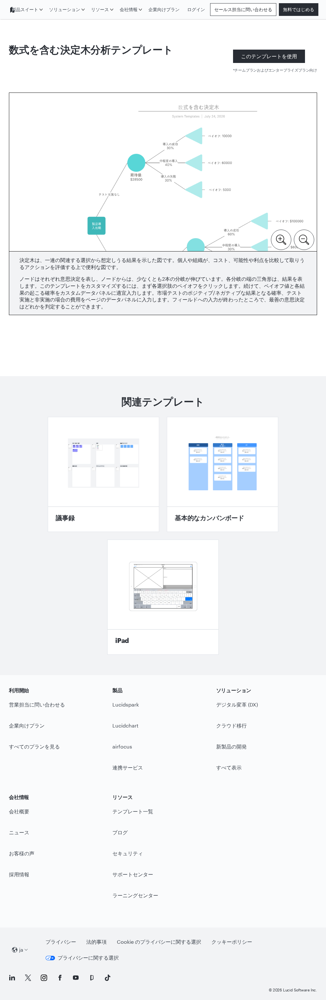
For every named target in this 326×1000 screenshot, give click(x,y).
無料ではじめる (298, 9)
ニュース (19, 832)
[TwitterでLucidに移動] (28, 978)
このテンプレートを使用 (269, 56)
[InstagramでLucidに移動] (44, 978)
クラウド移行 (231, 725)
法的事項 (96, 942)
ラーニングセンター (135, 895)
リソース (100, 9)
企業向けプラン (164, 9)
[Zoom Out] (304, 239)
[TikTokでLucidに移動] (107, 978)
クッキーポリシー (231, 942)
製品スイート (24, 9)
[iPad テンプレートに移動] (163, 597)
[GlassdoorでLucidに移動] (92, 978)
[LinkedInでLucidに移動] (12, 978)
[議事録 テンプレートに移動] (103, 474)
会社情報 (129, 9)
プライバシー (61, 942)
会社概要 (19, 811)
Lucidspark (125, 704)
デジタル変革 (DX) (237, 704)
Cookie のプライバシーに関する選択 (159, 942)
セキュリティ (127, 853)
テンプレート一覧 (132, 811)
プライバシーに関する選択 (88, 958)
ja (21, 950)
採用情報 (19, 874)
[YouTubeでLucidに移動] (76, 978)
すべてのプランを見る (34, 746)
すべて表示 (229, 767)
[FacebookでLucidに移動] (60, 978)
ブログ (120, 832)
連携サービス (127, 767)
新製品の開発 (231, 746)
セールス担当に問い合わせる (243, 9)
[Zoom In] (281, 239)
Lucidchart (125, 725)
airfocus (122, 746)
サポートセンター (132, 874)
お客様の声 (21, 853)
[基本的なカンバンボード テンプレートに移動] (222, 474)
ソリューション (64, 9)
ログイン (196, 9)
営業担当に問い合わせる (37, 704)
